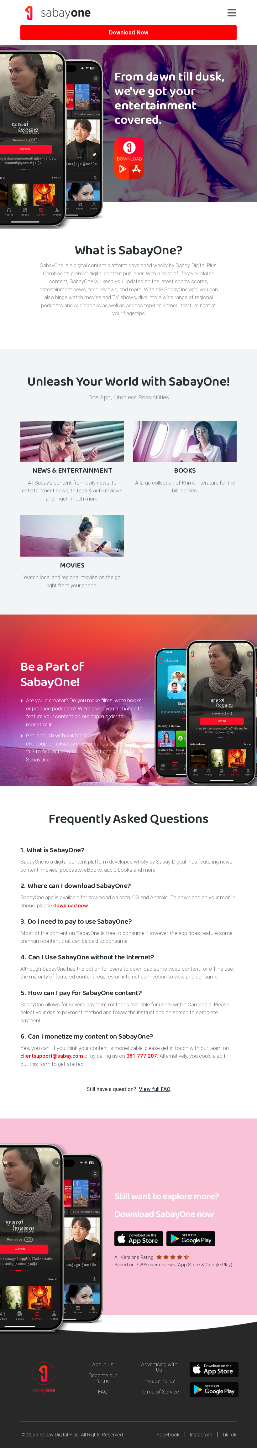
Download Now (128, 32)
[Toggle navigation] (234, 13)
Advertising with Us (159, 1367)
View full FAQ (154, 1089)
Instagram (201, 1435)
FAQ (103, 1391)
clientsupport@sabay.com (56, 743)
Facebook (168, 1435)
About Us (102, 1364)
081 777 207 (141, 1056)
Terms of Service (159, 1391)
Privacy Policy (159, 1381)
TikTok (229, 1435)
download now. (71, 905)
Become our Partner (102, 1378)
